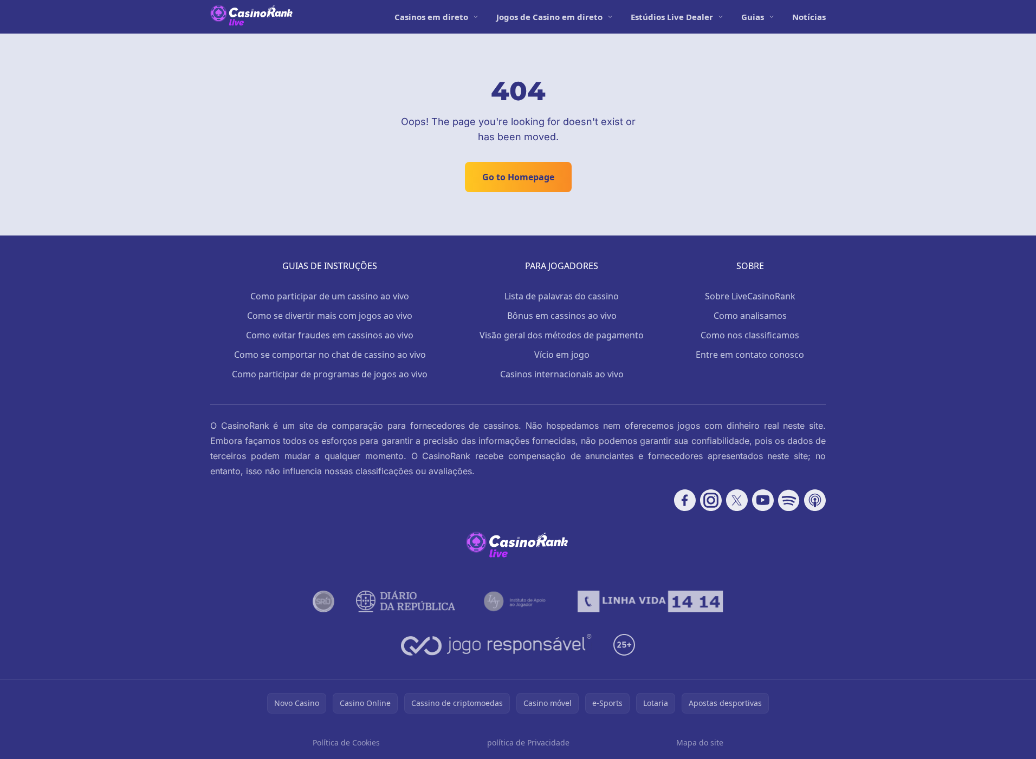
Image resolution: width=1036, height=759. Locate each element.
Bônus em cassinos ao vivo (562, 316)
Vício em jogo (562, 355)
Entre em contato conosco (750, 355)
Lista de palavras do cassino (561, 296)
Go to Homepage (518, 177)
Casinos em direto (431, 16)
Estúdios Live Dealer (672, 16)
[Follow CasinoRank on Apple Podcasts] (815, 500)
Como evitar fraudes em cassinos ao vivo (329, 335)
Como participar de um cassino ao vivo (329, 296)
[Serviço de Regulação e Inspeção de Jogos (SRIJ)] (323, 601)
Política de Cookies (346, 742)
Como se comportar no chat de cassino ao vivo (330, 355)
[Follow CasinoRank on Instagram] (711, 500)
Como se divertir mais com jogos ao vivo (329, 316)
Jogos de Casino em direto (549, 16)
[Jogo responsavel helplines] (496, 645)
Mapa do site (699, 742)
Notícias (809, 16)
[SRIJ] (650, 601)
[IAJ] (516, 601)
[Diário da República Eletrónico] (406, 601)
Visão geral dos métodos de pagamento (562, 335)
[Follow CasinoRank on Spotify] (789, 500)
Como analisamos (750, 316)
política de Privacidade (528, 742)
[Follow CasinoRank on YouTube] (763, 500)
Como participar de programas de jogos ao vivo (330, 374)
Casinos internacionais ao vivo (562, 374)
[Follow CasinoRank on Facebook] (685, 500)
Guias (752, 16)
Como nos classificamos (750, 335)
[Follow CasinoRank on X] (737, 500)
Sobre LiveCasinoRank (750, 296)
